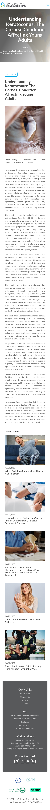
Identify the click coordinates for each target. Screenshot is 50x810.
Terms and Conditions (25, 728)
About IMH (25, 693)
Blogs (25, 47)
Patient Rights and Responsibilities (25, 715)
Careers (25, 703)
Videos (25, 700)
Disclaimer (25, 722)
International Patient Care (25, 718)
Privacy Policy (25, 725)
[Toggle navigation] (47, 4)
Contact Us (25, 697)
